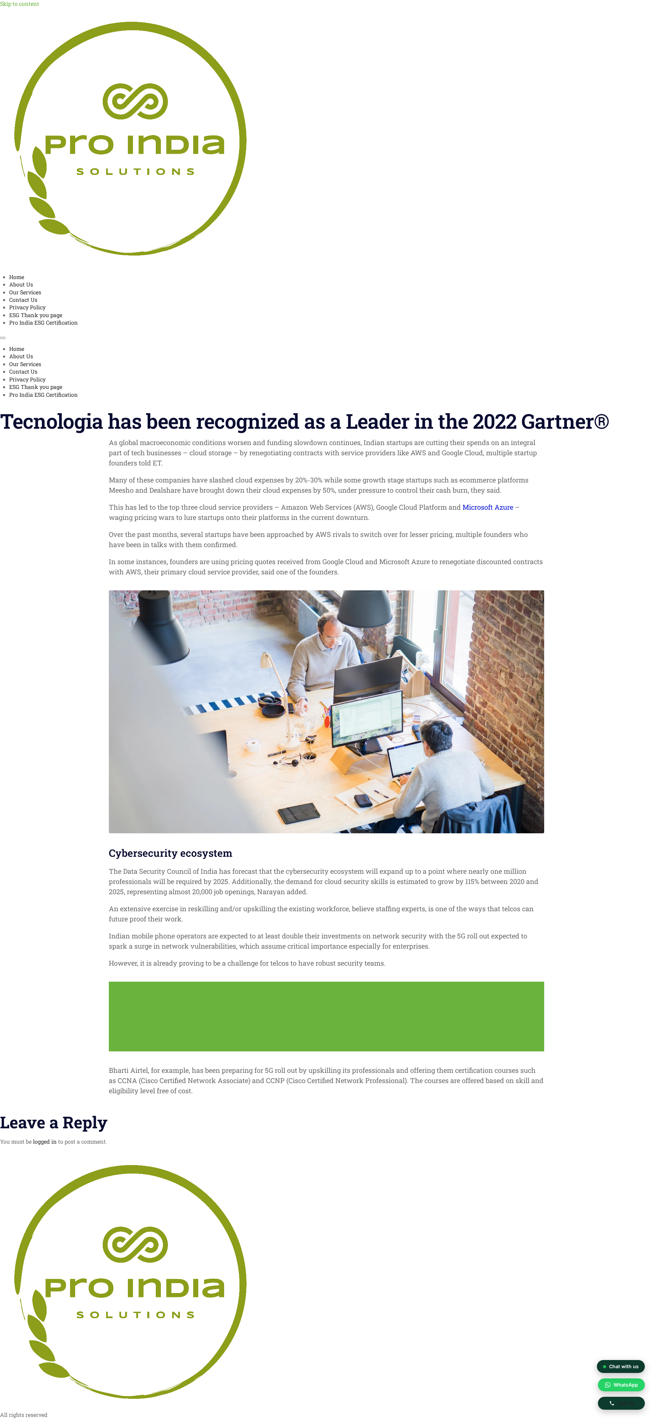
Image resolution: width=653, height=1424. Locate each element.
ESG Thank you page (35, 314)
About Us (21, 284)
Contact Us (23, 299)
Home (16, 276)
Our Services (25, 292)
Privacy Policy (27, 307)
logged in (45, 1141)
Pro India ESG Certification (43, 322)
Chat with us (624, 1366)
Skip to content (19, 3)
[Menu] (2, 338)
